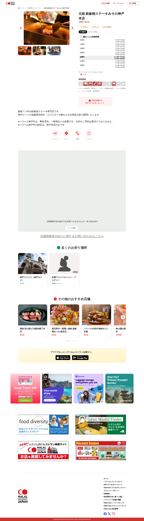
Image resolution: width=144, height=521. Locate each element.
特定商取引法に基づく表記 (113, 497)
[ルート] (66, 133)
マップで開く (72, 228)
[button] (77, 133)
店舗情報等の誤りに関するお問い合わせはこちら (72, 236)
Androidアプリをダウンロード (115, 487)
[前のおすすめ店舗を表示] (21, 317)
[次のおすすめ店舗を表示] (123, 317)
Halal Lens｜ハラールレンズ (114, 503)
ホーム (106, 478)
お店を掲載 (105, 3)
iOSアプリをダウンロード (113, 484)
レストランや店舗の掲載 (112, 500)
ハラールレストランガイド (113, 481)
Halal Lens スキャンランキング (115, 506)
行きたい (86, 27)
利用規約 (107, 494)
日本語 (134, 3)
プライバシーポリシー (111, 491)
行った (96, 27)
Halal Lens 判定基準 (111, 509)
